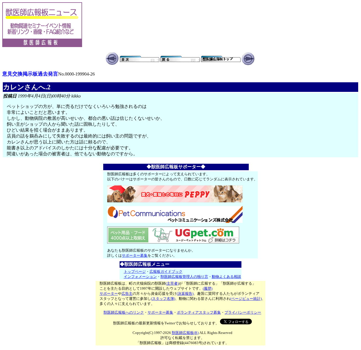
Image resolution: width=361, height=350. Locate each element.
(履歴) (207, 288)
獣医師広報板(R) (185, 333)
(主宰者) (172, 283)
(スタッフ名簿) (163, 298)
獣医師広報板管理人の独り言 (184, 276)
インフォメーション (140, 276)
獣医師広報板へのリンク (124, 312)
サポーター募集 (135, 255)
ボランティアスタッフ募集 (199, 312)
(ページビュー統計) (246, 298)
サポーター (109, 293)
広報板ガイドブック (165, 271)
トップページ (135, 271)
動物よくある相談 (226, 276)
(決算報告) (185, 293)
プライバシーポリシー (242, 312)
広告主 (127, 293)
